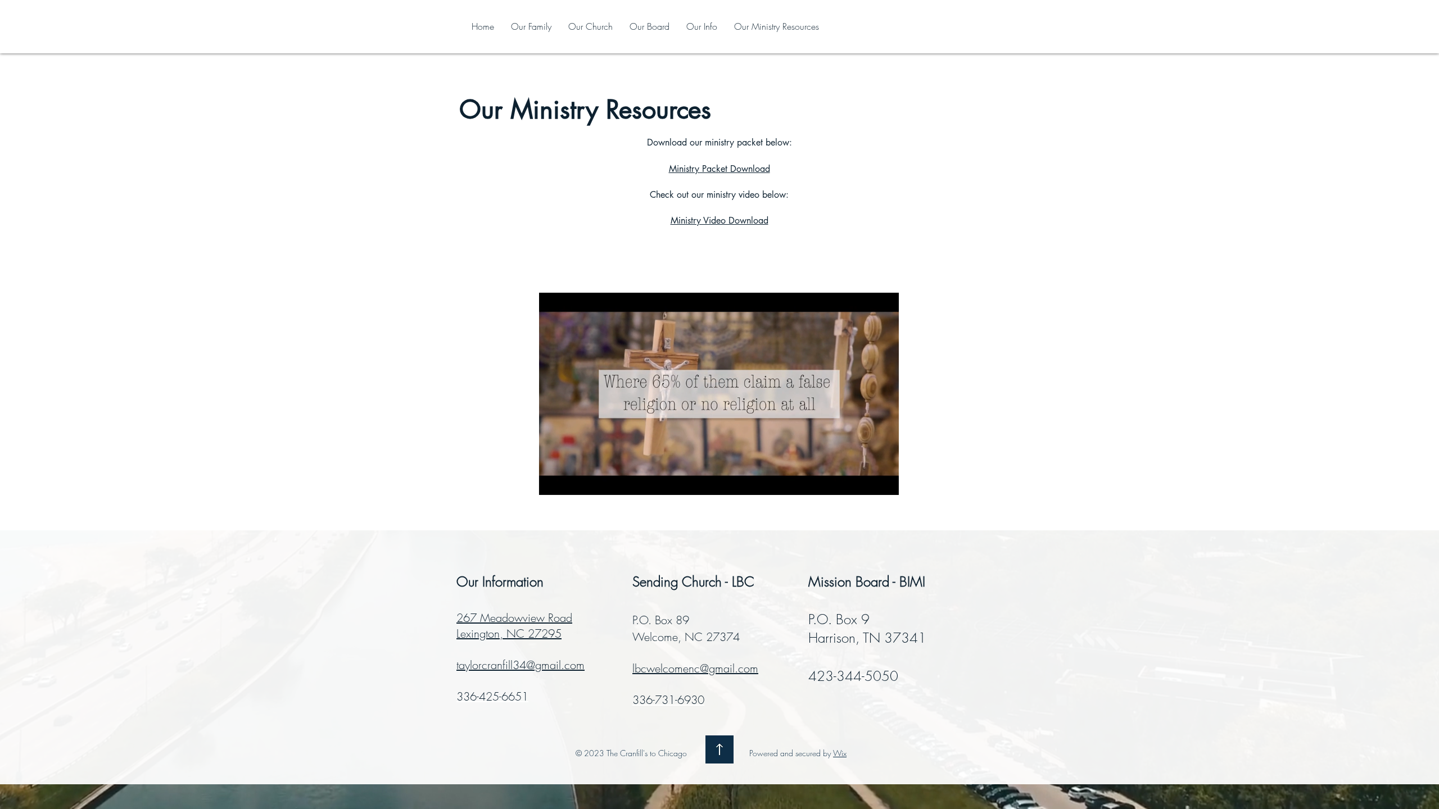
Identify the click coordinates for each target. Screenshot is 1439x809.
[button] (884, 482)
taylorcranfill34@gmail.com (520, 664)
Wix (840, 753)
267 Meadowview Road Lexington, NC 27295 (514, 625)
